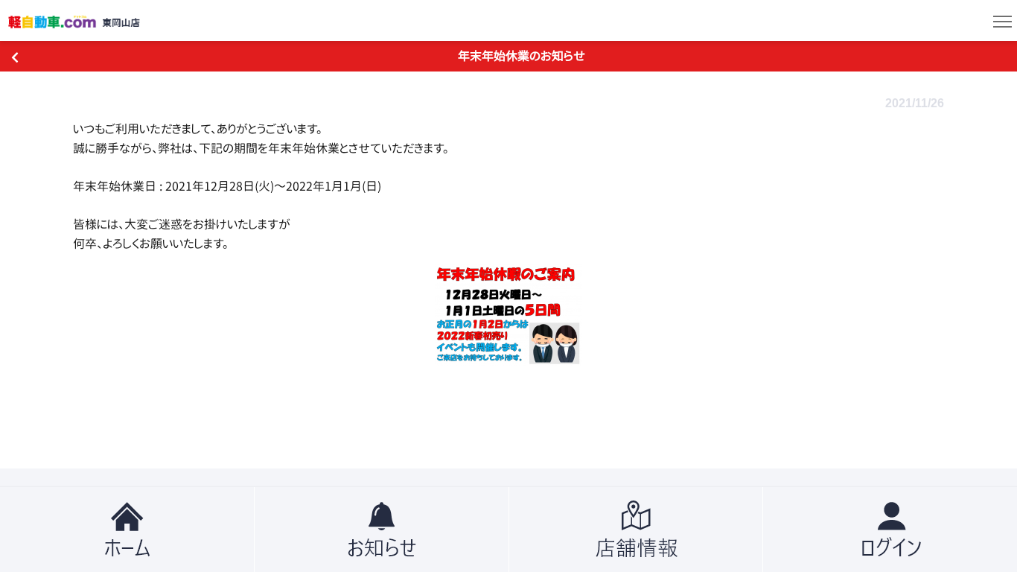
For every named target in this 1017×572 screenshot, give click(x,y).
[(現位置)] (127, 529)
